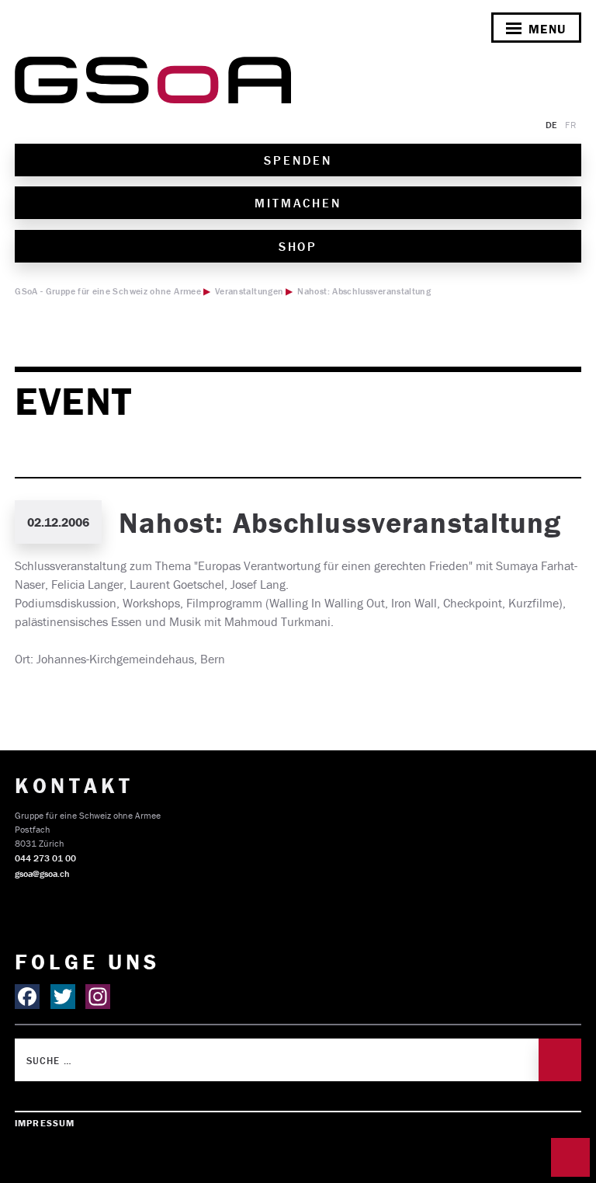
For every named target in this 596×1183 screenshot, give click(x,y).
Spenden (297, 160)
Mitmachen (298, 203)
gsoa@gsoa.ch (42, 873)
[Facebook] (27, 996)
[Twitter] (62, 996)
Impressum (44, 1123)
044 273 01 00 (45, 858)
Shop (298, 246)
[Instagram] (97, 996)
